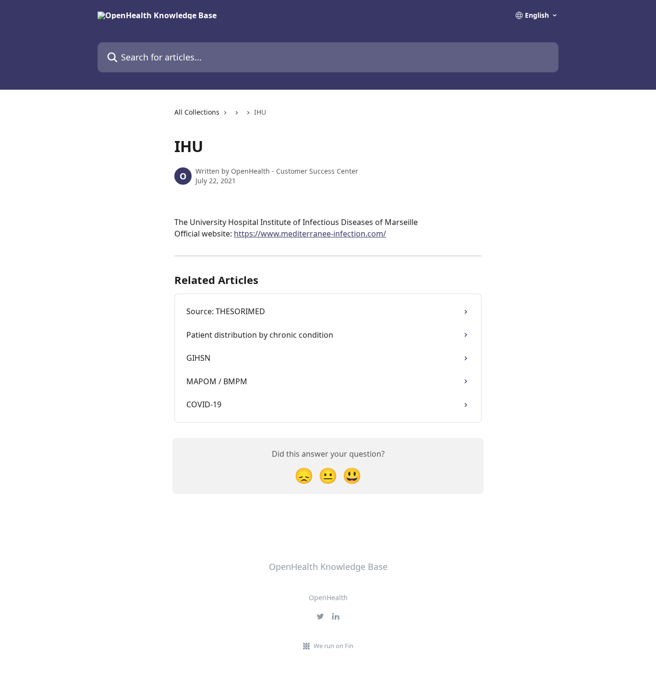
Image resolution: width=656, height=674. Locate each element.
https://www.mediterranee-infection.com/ (310, 233)
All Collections (196, 112)
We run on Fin (333, 645)
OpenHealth (328, 597)
